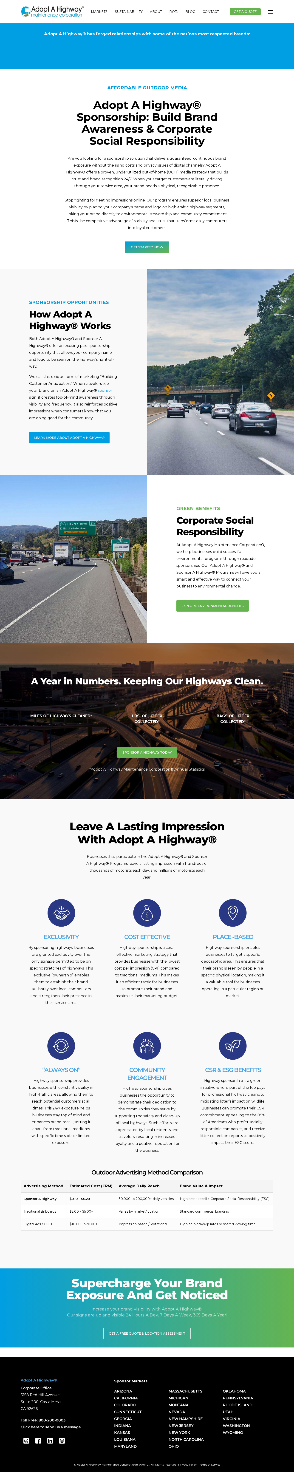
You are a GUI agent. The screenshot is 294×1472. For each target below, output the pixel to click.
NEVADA (177, 1412)
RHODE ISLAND (237, 1405)
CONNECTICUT (128, 1412)
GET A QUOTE (245, 12)
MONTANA (179, 1405)
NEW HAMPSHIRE (186, 1419)
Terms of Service (209, 1464)
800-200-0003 (52, 1420)
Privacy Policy (187, 1464)
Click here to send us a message (51, 1427)
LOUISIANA (125, 1439)
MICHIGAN (178, 1398)
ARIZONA (123, 1391)
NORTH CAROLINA (186, 1439)
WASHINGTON (236, 1426)
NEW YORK (179, 1432)
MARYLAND (125, 1446)
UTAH (228, 1412)
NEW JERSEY (181, 1426)
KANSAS (122, 1432)
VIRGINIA (231, 1419)
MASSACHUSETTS (185, 1391)
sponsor (105, 390)
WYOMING (233, 1432)
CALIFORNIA (126, 1398)
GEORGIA (123, 1419)
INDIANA (122, 1426)
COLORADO (125, 1405)
